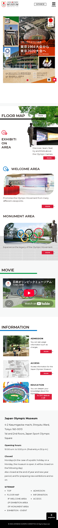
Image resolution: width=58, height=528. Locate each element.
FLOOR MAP (13, 495)
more (42, 116)
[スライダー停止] (49, 80)
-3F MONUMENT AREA (18, 506)
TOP (9, 491)
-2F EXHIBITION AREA (17, 502)
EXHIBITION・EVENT (17, 510)
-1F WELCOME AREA (17, 499)
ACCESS (37, 499)
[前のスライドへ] (4, 46)
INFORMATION (40, 495)
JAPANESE (40, 4)
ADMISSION (39, 491)
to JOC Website (43, 397)
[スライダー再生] (54, 80)
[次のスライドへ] (54, 46)
